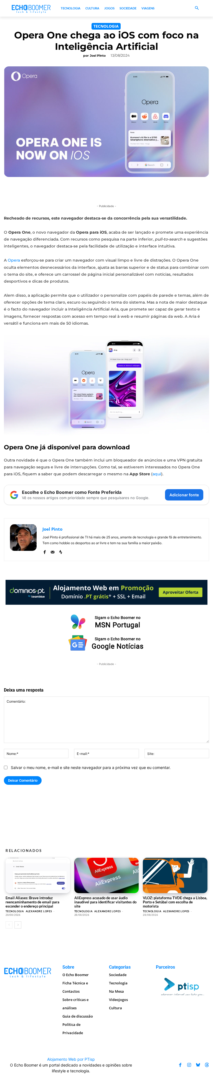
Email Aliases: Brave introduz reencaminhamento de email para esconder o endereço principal (32, 902)
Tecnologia (106, 26)
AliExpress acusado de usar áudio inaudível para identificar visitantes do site (105, 902)
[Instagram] (189, 1065)
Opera (14, 260)
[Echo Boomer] (31, 8)
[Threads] (207, 1065)
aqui (157, 473)
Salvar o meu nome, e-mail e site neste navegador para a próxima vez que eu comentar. (91, 767)
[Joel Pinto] (23, 539)
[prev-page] (9, 925)
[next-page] (17, 925)
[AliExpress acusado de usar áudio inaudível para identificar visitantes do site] (106, 875)
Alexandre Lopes (39, 911)
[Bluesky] (198, 1065)
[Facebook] (44, 551)
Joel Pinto (98, 56)
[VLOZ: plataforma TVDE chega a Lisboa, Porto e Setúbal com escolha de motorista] (175, 875)
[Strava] (61, 551)
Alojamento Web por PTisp (71, 1059)
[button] (196, 8)
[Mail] (52, 551)
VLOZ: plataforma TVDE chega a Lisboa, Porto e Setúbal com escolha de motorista (175, 902)
